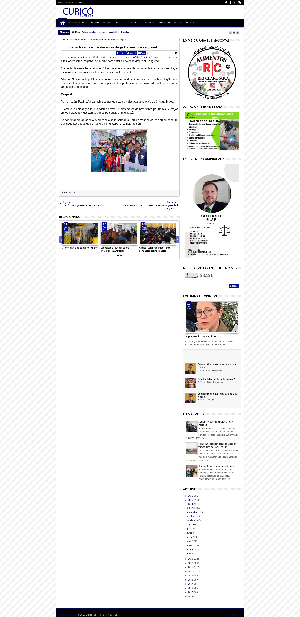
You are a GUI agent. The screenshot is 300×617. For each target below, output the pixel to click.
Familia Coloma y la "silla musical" (216, 382)
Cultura (133, 22)
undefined (218, 359)
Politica (178, 22)
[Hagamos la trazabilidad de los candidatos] (190, 357)
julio (189, 528)
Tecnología (147, 22)
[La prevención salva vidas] (212, 317)
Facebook (230, 2)
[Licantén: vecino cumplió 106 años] (80, 233)
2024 (190, 504)
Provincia (94, 22)
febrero (191, 549)
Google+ (235, 2)
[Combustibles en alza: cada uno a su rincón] (190, 371)
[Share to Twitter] (68, 242)
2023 (190, 559)
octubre (191, 516)
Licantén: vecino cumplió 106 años (80, 247)
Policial (107, 22)
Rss (239, 2)
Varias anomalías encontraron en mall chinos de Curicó (105, 32)
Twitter (226, 2)
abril (189, 541)
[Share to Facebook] (64, 242)
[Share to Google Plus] (72, 242)
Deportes (120, 22)
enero (190, 554)
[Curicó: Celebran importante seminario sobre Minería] (158, 233)
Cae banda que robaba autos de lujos (216, 466)
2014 (190, 596)
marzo (190, 545)
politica (71, 192)
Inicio (62, 22)
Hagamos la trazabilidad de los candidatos (215, 354)
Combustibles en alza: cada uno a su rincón (217, 369)
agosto (190, 524)
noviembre (192, 512)
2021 (190, 567)
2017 (190, 584)
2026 (190, 496)
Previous (177, 239)
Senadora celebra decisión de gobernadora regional (113, 47)
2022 (190, 563)
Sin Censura (164, 22)
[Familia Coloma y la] (190, 386)
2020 (190, 571)
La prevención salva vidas (200, 336)
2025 (190, 500)
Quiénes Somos (77, 22)
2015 (190, 592)
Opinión (190, 22)
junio (190, 533)
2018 (190, 580)
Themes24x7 (236, 615)
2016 (190, 588)
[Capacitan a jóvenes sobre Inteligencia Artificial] (119, 233)
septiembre (192, 520)
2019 (190, 575)
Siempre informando (67, 615)
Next (61, 239)
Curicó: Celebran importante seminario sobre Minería (154, 249)
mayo (190, 537)
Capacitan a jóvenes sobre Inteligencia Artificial (114, 249)
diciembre (192, 508)
